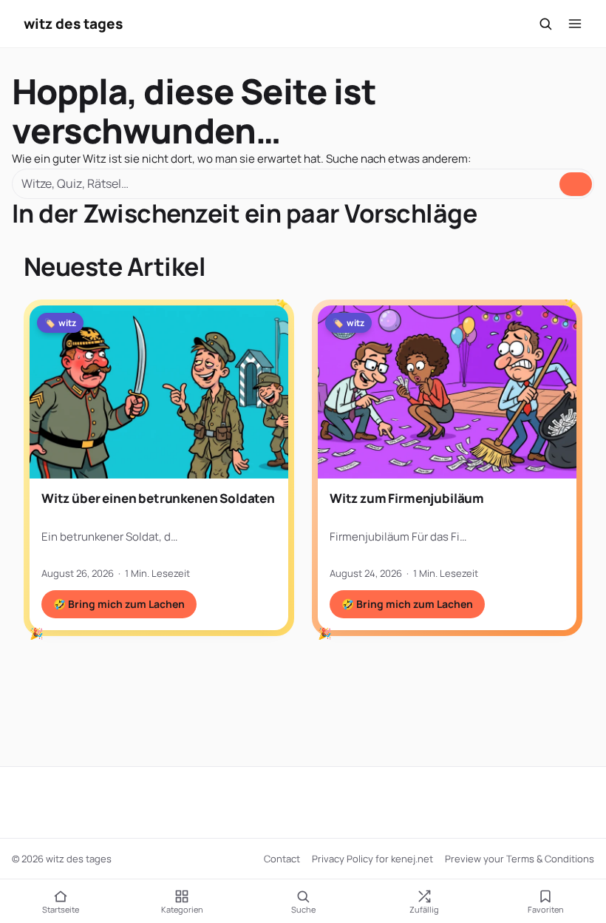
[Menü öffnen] (575, 23)
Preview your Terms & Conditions (519, 858)
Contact (282, 858)
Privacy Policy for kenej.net (372, 858)
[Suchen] (545, 23)
